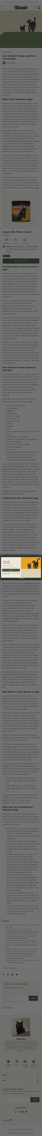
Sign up (11, 570)
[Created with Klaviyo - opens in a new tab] (21, 578)
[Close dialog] (39, 559)
